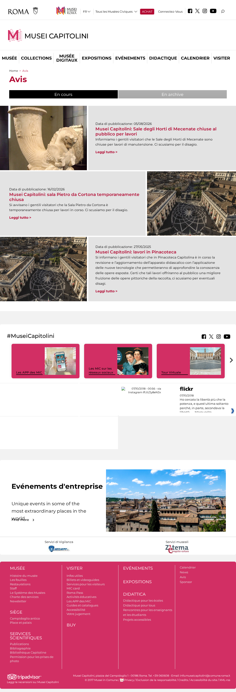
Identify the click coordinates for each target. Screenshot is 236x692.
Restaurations (20, 584)
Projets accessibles (137, 619)
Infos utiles (75, 575)
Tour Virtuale (171, 372)
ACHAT (147, 11)
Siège (16, 612)
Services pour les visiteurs (86, 584)
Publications (19, 644)
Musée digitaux (66, 58)
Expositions (96, 58)
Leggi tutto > (106, 152)
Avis (183, 577)
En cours (75, 94)
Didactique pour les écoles (143, 600)
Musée (9, 58)
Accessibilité (76, 610)
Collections (36, 58)
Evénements (130, 58)
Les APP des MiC (29, 372)
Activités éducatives (81, 597)
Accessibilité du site (203, 680)
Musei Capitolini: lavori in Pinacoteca (135, 252)
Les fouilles (18, 580)
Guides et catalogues (82, 605)
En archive (172, 94)
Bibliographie (20, 648)
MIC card (73, 588)
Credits (183, 680)
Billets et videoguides (83, 580)
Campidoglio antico (25, 618)
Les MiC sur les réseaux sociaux (101, 370)
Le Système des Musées (27, 592)
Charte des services (24, 597)
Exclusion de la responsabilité (156, 680)
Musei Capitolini (56, 36)
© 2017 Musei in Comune (101, 680)
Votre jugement (78, 614)
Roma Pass (75, 592)
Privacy (129, 680)
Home (13, 70)
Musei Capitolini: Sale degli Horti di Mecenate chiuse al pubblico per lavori (155, 131)
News (184, 572)
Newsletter (18, 601)
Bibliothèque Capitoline (28, 652)
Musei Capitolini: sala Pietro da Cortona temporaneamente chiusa (74, 197)
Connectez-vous (170, 11)
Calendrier (195, 58)
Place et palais (21, 622)
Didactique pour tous (139, 605)
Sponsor (186, 582)
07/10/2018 (204, 404)
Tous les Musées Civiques (114, 11)
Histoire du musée (24, 575)
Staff (13, 588)
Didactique (163, 58)
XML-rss (224, 680)
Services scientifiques (26, 636)
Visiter (221, 58)
